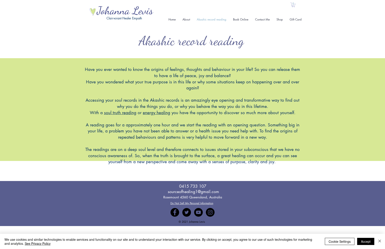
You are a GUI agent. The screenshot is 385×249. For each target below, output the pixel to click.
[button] (293, 4)
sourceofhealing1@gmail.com (193, 191)
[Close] (379, 241)
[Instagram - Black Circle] (210, 212)
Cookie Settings (340, 241)
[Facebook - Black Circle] (174, 212)
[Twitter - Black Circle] (186, 212)
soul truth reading (120, 112)
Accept (366, 241)
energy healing (156, 112)
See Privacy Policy (38, 243)
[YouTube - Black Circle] (198, 212)
